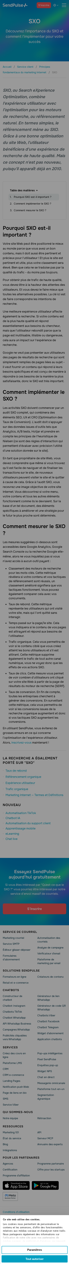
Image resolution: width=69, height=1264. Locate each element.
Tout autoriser (35, 1258)
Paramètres (34, 1249)
